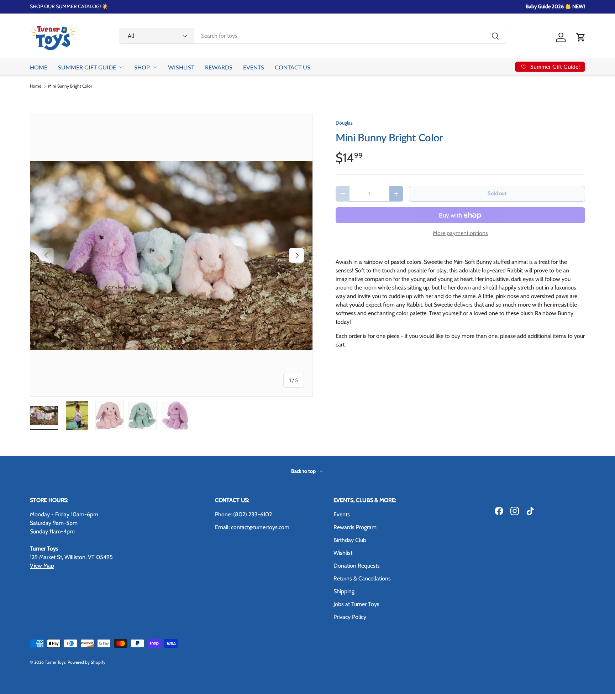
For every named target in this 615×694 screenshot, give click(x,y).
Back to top (304, 471)
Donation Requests (356, 565)
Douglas (344, 123)
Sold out (497, 193)
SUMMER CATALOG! (78, 6)
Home (35, 86)
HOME (38, 67)
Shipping (343, 591)
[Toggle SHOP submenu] (155, 67)
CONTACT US (292, 67)
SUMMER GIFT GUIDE (87, 67)
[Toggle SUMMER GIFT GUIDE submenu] (121, 67)
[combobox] (312, 35)
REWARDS (218, 67)
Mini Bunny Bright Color (70, 86)
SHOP (142, 67)
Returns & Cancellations (362, 578)
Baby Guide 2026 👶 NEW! (555, 6)
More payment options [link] (460, 233)
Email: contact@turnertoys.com (252, 527)
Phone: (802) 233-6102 (243, 514)
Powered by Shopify (86, 662)
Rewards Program (355, 527)
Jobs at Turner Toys (356, 604)
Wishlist (342, 552)
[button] (581, 37)
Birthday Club (349, 540)
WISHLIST (181, 67)
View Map (42, 565)
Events (341, 514)
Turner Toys (55, 662)
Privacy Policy (349, 617)
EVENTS (253, 67)
